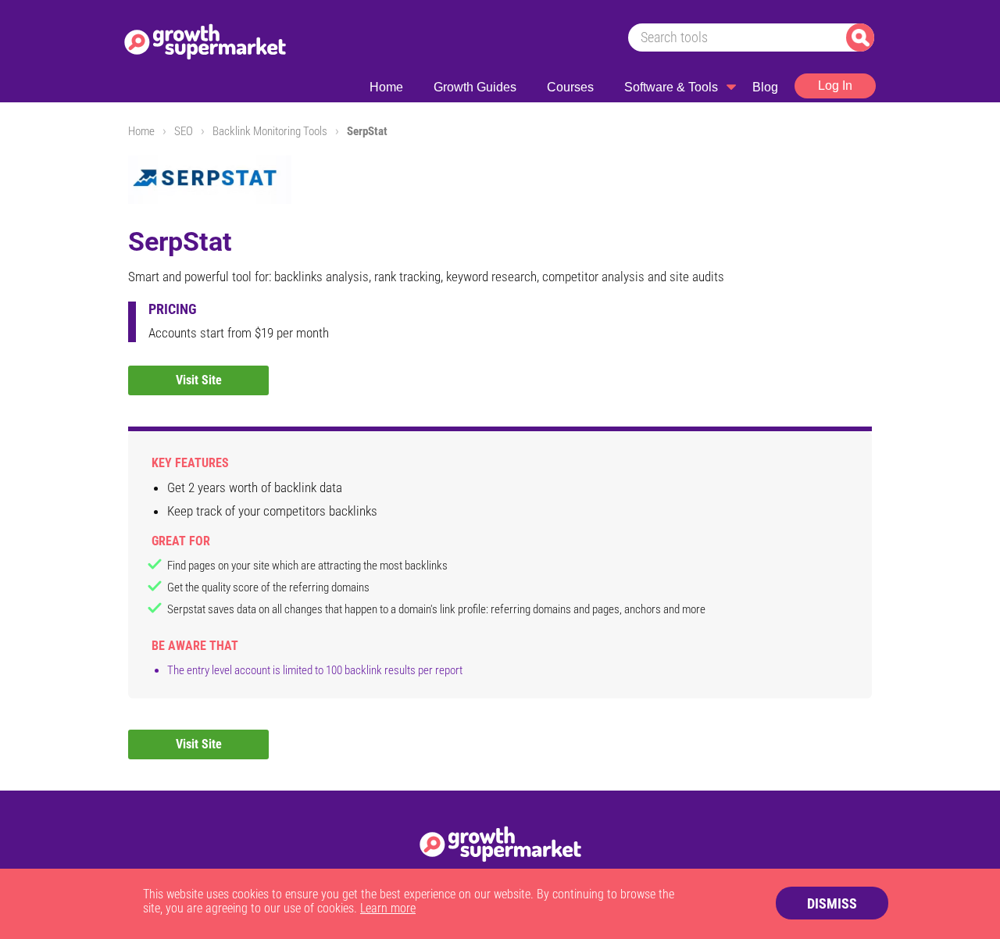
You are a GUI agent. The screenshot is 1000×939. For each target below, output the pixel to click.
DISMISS (832, 903)
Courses (570, 87)
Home (386, 87)
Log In (835, 85)
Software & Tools (671, 87)
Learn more (388, 908)
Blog (765, 87)
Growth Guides (475, 87)
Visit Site (199, 380)
